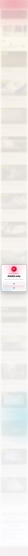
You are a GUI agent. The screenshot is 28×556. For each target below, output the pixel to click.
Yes (14, 283)
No (14, 288)
